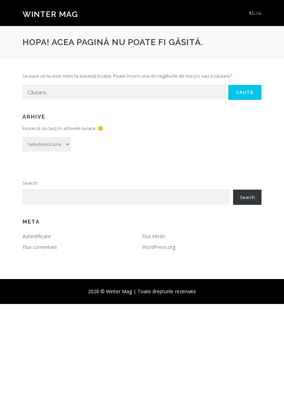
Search (30, 183)
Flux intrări (153, 236)
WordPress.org (158, 247)
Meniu (255, 13)
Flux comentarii (40, 247)
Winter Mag (50, 13)
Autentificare (37, 236)
